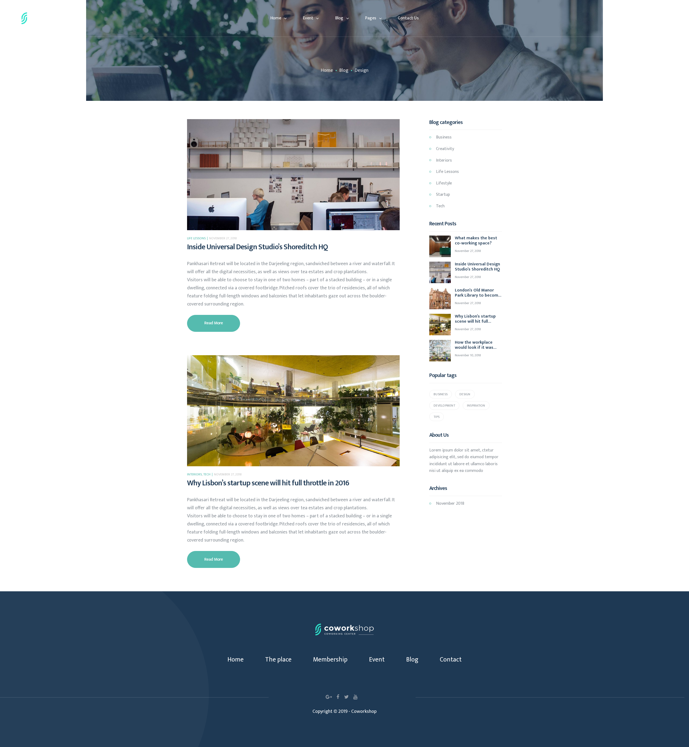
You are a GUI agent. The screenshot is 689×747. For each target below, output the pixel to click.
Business (444, 137)
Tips (437, 416)
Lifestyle (444, 183)
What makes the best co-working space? (476, 241)
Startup (443, 194)
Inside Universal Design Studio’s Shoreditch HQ (257, 247)
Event (308, 18)
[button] (645, 18)
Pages (370, 18)
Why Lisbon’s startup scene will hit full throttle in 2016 (268, 483)
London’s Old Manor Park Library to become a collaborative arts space (478, 293)
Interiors (194, 474)
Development (444, 405)
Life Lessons (196, 238)
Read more (222, 321)
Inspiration (476, 405)
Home (275, 18)
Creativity (445, 148)
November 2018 (450, 503)
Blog (339, 18)
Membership (330, 659)
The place (278, 659)
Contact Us (408, 18)
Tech (206, 474)
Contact (451, 659)
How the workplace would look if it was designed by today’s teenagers (474, 345)
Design (464, 394)
